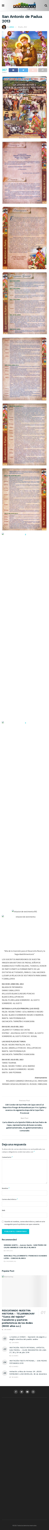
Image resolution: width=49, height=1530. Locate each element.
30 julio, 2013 (22, 27)
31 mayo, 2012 (9, 1250)
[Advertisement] (24, 1423)
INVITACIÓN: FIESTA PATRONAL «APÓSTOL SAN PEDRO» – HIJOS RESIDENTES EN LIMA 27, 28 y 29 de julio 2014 (27, 1350)
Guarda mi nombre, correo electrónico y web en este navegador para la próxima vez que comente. (24, 1222)
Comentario (7, 1157)
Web (3, 1210)
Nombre (6, 1188)
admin (11, 27)
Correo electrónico (10, 1199)
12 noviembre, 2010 (10, 1261)
